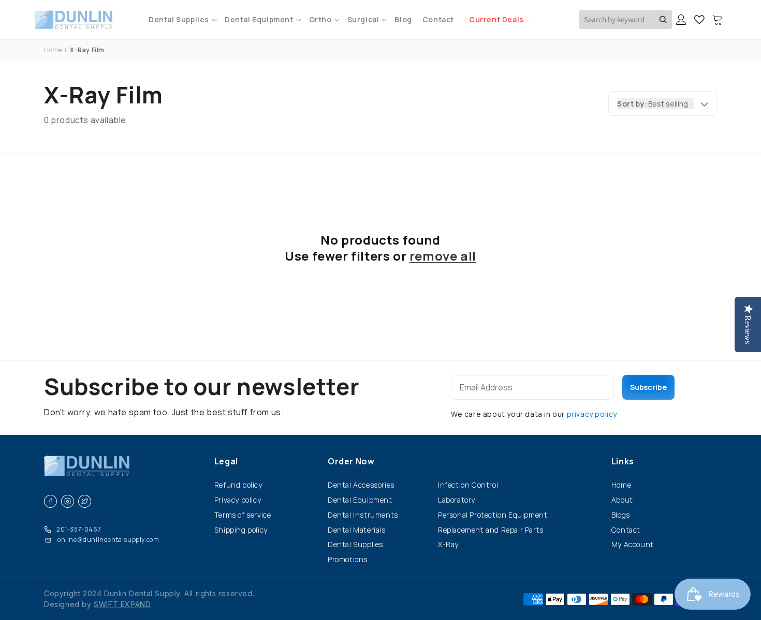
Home (53, 50)
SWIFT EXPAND (122, 604)
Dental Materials (357, 530)
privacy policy (592, 414)
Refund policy (238, 485)
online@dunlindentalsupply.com (108, 539)
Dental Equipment (360, 500)
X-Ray (448, 544)
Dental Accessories (361, 485)
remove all (442, 256)
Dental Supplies (355, 544)
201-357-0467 (78, 529)
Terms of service (242, 515)
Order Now (351, 461)
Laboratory (456, 500)
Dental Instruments (363, 515)
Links (622, 461)
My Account (632, 544)
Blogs (620, 515)
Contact (625, 530)
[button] (181, 19)
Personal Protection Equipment (492, 515)
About (622, 500)
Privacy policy (237, 500)
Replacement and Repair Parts (491, 530)
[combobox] (625, 19)
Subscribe (648, 387)
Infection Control (468, 485)
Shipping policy (241, 530)
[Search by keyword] (663, 19)
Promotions (348, 559)
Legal (226, 461)
